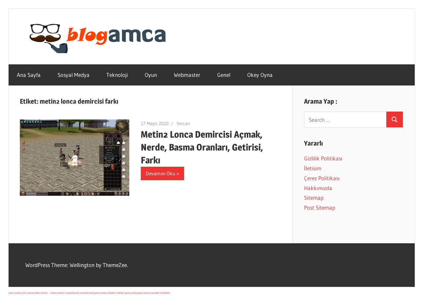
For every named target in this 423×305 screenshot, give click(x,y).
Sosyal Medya (74, 74)
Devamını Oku (160, 173)
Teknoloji (117, 74)
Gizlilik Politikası (323, 158)
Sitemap (314, 197)
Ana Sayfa (29, 74)
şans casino (100, 292)
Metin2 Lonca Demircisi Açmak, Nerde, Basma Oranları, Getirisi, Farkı (202, 147)
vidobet (111, 292)
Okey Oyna (260, 74)
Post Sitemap (319, 207)
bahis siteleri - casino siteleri (49, 292)
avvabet (155, 292)
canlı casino (15, 292)
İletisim (312, 168)
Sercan (183, 123)
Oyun (151, 74)
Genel (223, 74)
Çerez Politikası (322, 178)
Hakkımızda (318, 188)
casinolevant (72, 292)
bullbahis (165, 292)
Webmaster (187, 74)
